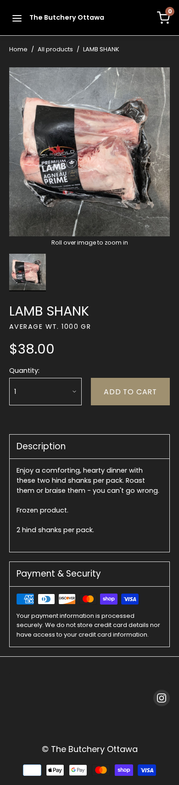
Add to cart (130, 392)
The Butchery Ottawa (66, 17)
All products (55, 49)
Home (18, 49)
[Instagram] (161, 698)
